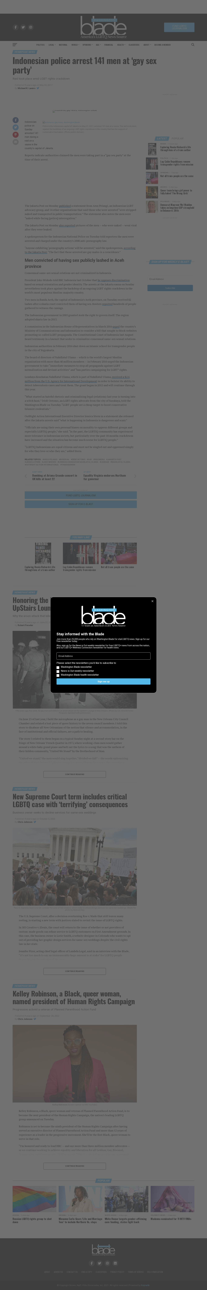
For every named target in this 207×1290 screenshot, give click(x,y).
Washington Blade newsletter (76, 667)
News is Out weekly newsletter (77, 671)
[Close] (152, 601)
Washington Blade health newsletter (80, 675)
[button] (103, 669)
